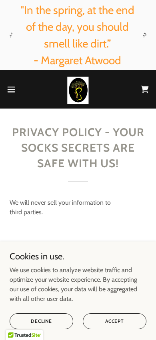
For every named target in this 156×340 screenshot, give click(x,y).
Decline (41, 321)
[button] (14, 89)
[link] (78, 89)
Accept (114, 321)
